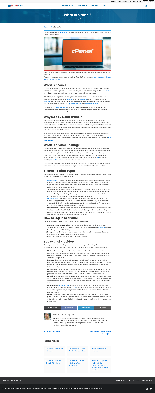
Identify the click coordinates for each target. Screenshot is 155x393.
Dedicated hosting (53, 198)
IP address (101, 227)
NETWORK (94, 6)
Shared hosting (52, 180)
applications (72, 104)
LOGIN (151, 1)
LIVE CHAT (6, 380)
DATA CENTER (82, 6)
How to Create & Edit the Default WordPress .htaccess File (76, 363)
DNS (97, 157)
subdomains (83, 99)
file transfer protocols (91, 104)
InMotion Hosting (64, 285)
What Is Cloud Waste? (53, 331)
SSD (74, 287)
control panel (63, 32)
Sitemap (60, 388)
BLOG (130, 1)
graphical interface (61, 107)
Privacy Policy (52, 388)
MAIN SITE (114, 1)
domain (69, 99)
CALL (145, 1)
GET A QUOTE (16, 380)
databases (47, 101)
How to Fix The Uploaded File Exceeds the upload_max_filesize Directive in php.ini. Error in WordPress (100, 365)
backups (79, 104)
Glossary (46, 27)
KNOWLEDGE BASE (122, 1)
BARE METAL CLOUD (67, 6)
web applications (55, 160)
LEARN (104, 6)
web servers (105, 91)
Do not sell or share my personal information (88, 388)
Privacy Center (68, 388)
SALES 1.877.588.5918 (144, 380)
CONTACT (139, 1)
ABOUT (134, 1)
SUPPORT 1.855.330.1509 (125, 380)
